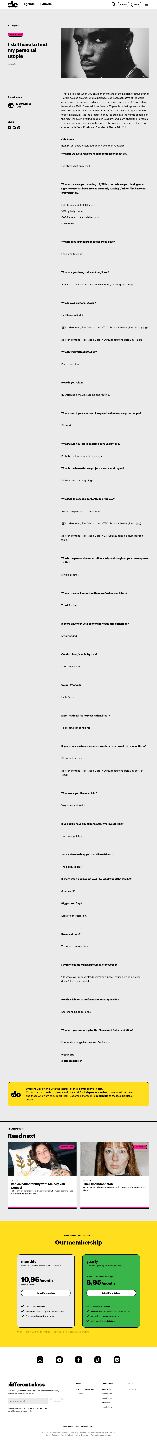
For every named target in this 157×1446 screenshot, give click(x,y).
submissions (107, 1407)
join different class (46, 1293)
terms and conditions (84, 1426)
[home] (14, 4)
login (136, 4)
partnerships (107, 1394)
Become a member (81, 1095)
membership (107, 1389)
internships (106, 1403)
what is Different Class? (85, 1389)
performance (15, 34)
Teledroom (85, 1435)
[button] (146, 4)
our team (79, 1394)
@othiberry (67, 1054)
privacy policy (27, 1411)
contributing (107, 1398)
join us (123, 4)
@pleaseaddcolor (71, 1060)
